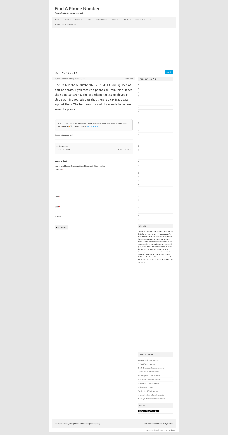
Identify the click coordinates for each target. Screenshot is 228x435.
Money (78, 19)
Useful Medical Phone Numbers (148, 360)
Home (57, 19)
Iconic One (149, 430)
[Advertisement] (114, 47)
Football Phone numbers (146, 364)
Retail (114, 19)
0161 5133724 (124, 149)
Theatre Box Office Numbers (148, 391)
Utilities (126, 19)
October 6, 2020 (92, 126)
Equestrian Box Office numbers (148, 372)
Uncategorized (67, 135)
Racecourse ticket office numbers (149, 379)
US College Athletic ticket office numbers (152, 399)
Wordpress (172, 430)
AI (150, 19)
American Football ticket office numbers (151, 395)
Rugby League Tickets (145, 387)
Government (101, 19)
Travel (66, 19)
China (89, 19)
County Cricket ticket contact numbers (151, 368)
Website (58, 217)
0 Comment (129, 79)
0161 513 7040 (63, 149)
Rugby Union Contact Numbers (148, 383)
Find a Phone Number (65, 79)
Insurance (139, 19)
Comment (59, 170)
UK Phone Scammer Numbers (65, 25)
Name (57, 197)
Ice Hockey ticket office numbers (149, 375)
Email (57, 207)
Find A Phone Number (77, 8)
